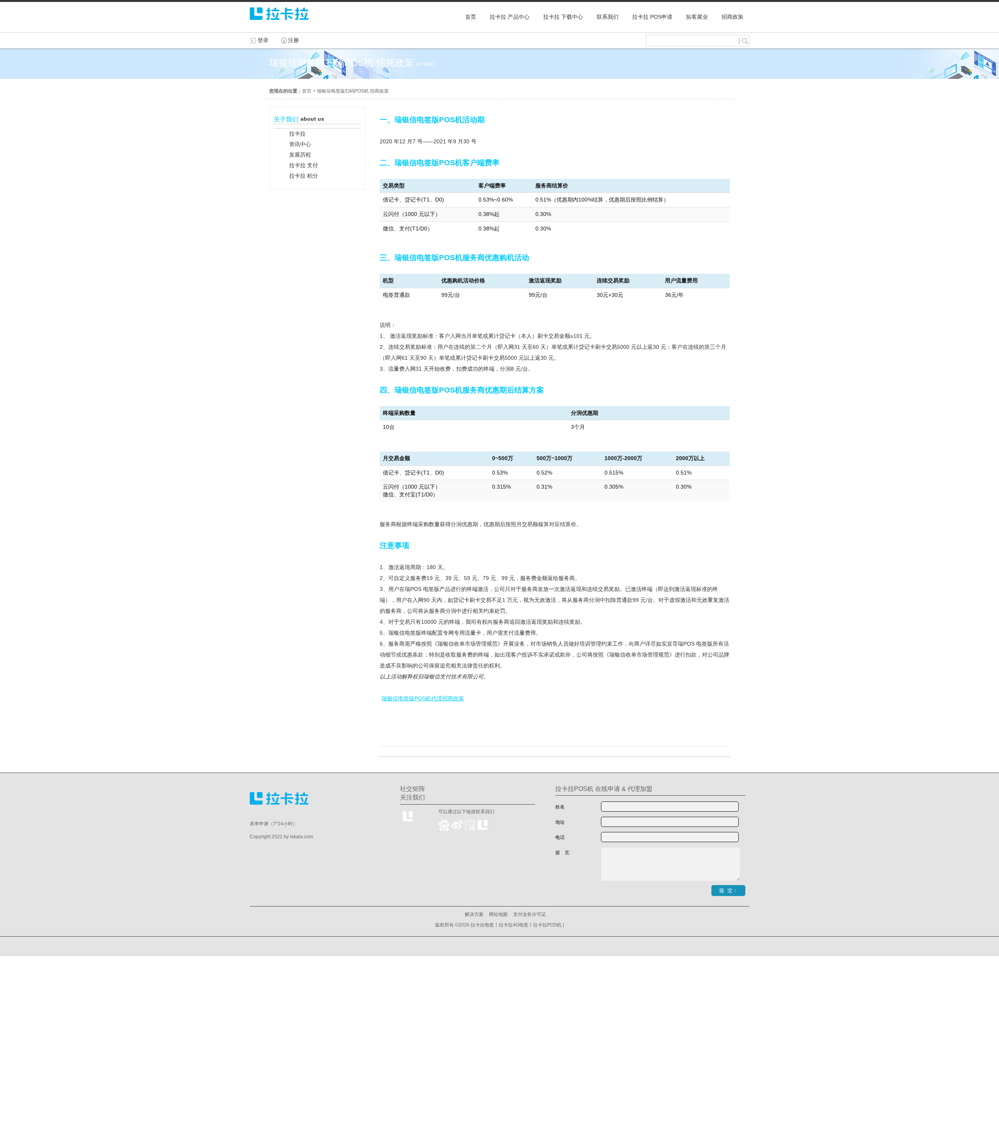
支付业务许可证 (529, 914)
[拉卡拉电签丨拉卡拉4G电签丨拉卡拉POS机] (279, 23)
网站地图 (498, 914)
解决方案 (474, 914)
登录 (263, 40)
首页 (306, 91)
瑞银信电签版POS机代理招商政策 (423, 698)
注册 (293, 40)
